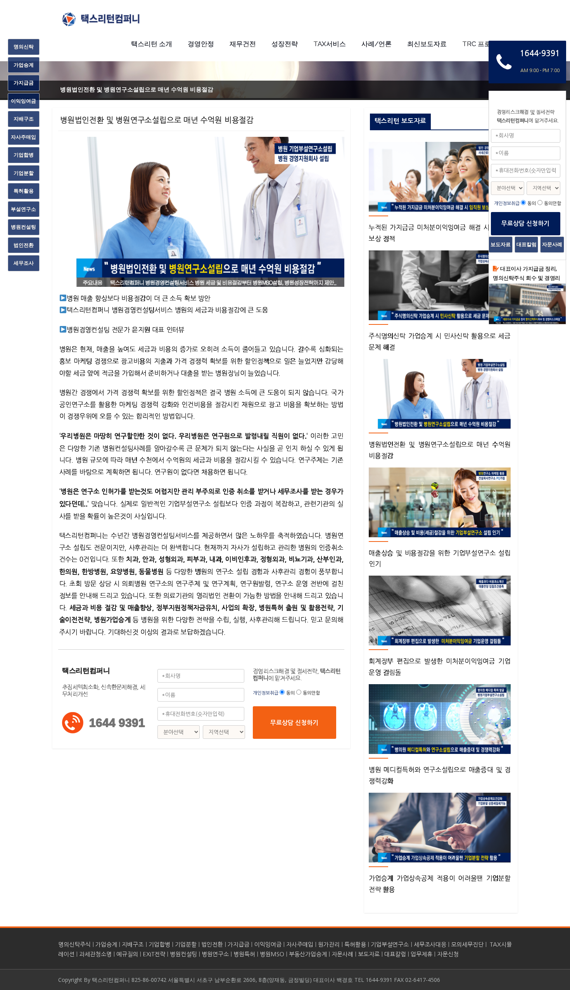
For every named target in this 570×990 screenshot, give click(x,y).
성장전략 (284, 44)
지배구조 (132, 944)
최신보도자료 (427, 44)
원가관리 (329, 944)
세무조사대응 (430, 944)
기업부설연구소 (390, 944)
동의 (290, 693)
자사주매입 (299, 944)
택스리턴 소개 (151, 44)
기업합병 (159, 944)
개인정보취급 (266, 693)
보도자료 (369, 954)
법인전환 (212, 944)
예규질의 (127, 954)
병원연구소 (215, 954)
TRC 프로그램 (483, 44)
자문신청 (448, 954)
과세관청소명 (95, 954)
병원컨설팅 (183, 954)
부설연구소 (23, 208)
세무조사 (24, 262)
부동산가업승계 (308, 954)
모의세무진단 (467, 944)
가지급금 (238, 944)
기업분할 (186, 944)
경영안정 (201, 44)
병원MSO (272, 954)
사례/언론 (376, 44)
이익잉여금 (268, 944)
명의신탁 (24, 46)
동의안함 (311, 693)
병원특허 (244, 954)
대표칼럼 (395, 954)
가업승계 (106, 944)
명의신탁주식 (74, 944)
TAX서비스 (329, 44)
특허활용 (355, 944)
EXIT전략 (154, 954)
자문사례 (342, 954)
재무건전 (243, 44)
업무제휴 (421, 954)
